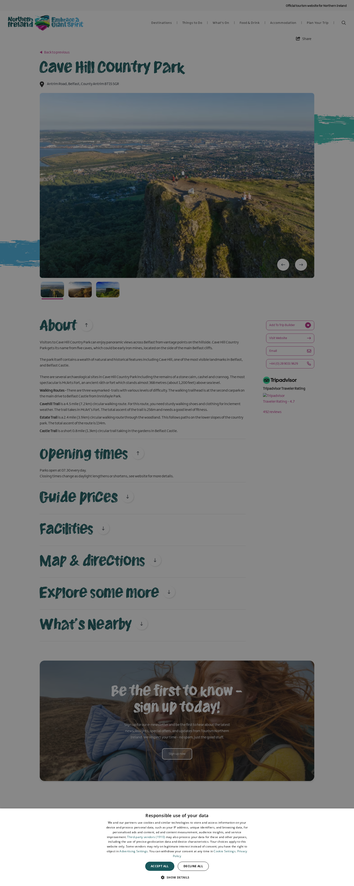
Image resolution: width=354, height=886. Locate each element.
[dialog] (177, 847)
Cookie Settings (225, 851)
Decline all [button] (193, 866)
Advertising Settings (133, 851)
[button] (176, 877)
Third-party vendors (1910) (146, 837)
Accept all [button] (160, 866)
